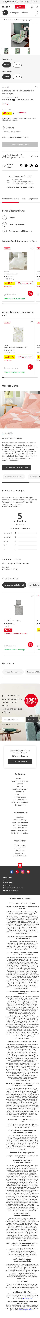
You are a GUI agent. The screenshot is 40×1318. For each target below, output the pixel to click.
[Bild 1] (6, 51)
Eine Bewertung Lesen (25, 100)
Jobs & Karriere (20, 848)
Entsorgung (20, 794)
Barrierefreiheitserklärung (13, 888)
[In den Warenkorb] (30, 293)
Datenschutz (8, 882)
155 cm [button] (17, 65)
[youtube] (28, 871)
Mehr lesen (13, 460)
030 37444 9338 (17, 180)
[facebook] (11, 871)
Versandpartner (22, 137)
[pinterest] (17, 871)
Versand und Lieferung (20, 781)
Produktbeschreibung (10, 199)
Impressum (7, 877)
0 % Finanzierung (20, 800)
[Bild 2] (17, 51)
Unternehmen (20, 845)
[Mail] (36, 165)
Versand (14, 120)
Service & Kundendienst (20, 802)
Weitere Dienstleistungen (20, 830)
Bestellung (20, 778)
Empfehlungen (34, 199)
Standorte (20, 817)
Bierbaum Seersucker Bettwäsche (15, 246)
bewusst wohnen (20, 856)
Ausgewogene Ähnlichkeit (14, 585)
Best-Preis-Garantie (20, 825)
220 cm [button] (17, 77)
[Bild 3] (28, 51)
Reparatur (20, 792)
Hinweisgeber (8, 885)
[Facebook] (26, 165)
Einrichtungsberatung (20, 822)
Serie (24, 199)
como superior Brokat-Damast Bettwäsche (18, 593)
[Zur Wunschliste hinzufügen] (36, 87)
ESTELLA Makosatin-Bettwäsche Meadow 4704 (18, 320)
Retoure (20, 786)
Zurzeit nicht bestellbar (20, 144)
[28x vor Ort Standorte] (32, 7)
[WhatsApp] (21, 165)
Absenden (32, 720)
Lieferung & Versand (17, 224)
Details (12, 218)
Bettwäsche (8, 663)
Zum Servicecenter (20, 762)
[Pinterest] (31, 165)
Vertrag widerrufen (20, 789)
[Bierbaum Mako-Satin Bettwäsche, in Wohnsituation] (20, 35)
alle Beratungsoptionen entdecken (20, 187)
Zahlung (20, 784)
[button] (5, 7)
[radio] (20, 533)
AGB (4, 880)
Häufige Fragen (20, 797)
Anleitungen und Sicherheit (20, 231)
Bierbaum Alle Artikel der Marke (16, 468)
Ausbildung (20, 850)
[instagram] (22, 871)
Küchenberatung (20, 820)
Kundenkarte (20, 853)
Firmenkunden (20, 805)
